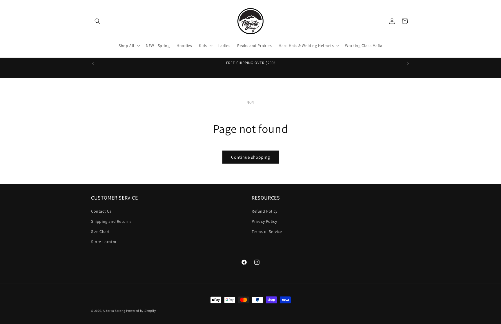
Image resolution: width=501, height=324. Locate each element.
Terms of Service (267, 231)
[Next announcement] (408, 63)
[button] (97, 21)
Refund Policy (264, 211)
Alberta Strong (114, 311)
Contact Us (101, 211)
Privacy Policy (264, 221)
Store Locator (104, 241)
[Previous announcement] (93, 63)
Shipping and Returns (111, 221)
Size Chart (100, 231)
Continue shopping (250, 157)
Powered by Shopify (141, 311)
